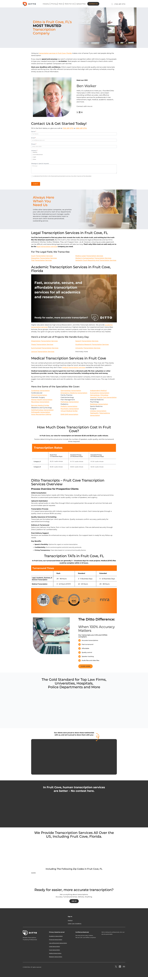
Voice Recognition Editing (41, 414)
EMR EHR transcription (69, 414)
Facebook (81, 112)
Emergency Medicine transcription (74, 393)
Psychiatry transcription (70, 409)
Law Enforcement (38, 154)
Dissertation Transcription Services (44, 341)
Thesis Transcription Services (42, 344)
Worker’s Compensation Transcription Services (93, 258)
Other (34, 159)
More (61, 4)
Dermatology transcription (71, 390)
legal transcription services (47, 246)
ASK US (74, 901)
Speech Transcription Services (86, 341)
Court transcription (54, 950)
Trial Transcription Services (41, 260)
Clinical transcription (39, 395)
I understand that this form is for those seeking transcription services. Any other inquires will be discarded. (62, 176)
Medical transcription (55, 953)
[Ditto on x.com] (116, 967)
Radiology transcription (99, 404)
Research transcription (55, 956)
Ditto (29, 4)
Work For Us (69, 4)
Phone (33, 144)
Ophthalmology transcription (42, 410)
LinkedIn (79, 112)
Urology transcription (98, 411)
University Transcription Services (87, 348)
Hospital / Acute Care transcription (103, 397)
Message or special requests (40, 163)
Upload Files (81, 4)
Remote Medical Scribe (40, 405)
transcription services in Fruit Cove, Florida (55, 53)
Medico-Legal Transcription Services (89, 256)
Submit (35, 184)
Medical (35, 152)
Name (33, 131)
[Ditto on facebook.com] (124, 967)
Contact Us (93, 4)
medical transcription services (73, 367)
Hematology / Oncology (99, 395)
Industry (46, 4)
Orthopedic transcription (40, 412)
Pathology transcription (70, 402)
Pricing (54, 4)
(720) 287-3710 (119, 4)
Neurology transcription (40, 402)
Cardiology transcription (40, 390)
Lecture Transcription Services (42, 351)
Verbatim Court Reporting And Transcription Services (95, 260)
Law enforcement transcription (58, 943)
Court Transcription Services (42, 256)
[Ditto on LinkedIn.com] (120, 967)
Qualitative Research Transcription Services (92, 344)
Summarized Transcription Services (44, 348)
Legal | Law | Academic (74, 923)
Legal (34, 157)
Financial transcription (55, 939)
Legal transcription (54, 946)
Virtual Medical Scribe (69, 411)
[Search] (111, 4)
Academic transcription (56, 936)
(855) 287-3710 (81, 128)
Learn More (85, 666)
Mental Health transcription (41, 399)
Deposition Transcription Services (44, 258)
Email (33, 138)
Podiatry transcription (69, 406)
